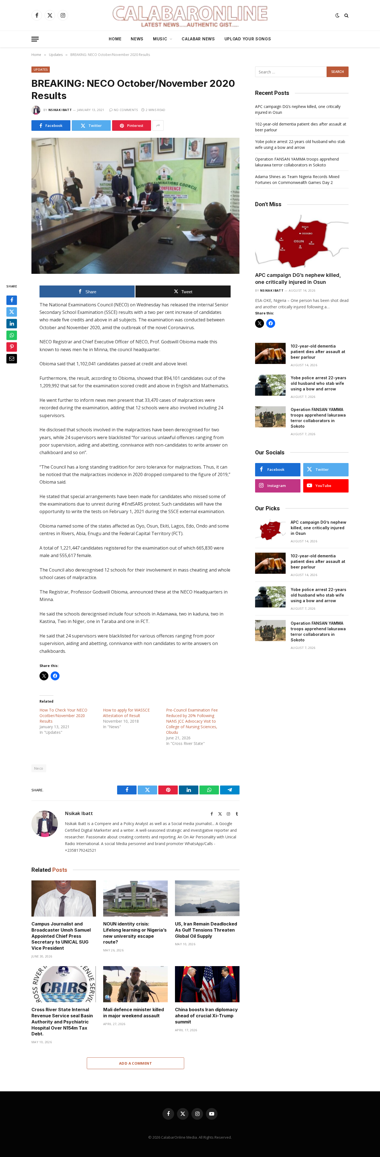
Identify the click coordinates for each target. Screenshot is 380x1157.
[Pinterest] (11, 347)
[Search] (346, 15)
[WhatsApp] (11, 335)
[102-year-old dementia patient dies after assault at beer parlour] (270, 353)
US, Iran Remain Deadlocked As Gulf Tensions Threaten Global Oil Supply (206, 930)
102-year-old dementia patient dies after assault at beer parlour (318, 352)
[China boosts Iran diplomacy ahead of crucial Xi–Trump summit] (207, 984)
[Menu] (35, 39)
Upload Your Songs (247, 38)
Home (115, 38)
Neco (38, 768)
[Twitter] (11, 312)
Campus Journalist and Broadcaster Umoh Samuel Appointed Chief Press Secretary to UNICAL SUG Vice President (61, 936)
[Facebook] (11, 300)
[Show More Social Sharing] (158, 125)
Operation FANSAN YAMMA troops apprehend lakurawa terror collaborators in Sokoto (318, 418)
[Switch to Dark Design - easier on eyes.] (337, 15)
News (137, 38)
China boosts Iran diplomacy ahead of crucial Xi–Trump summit (206, 1016)
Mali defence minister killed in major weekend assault (133, 1012)
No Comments (126, 110)
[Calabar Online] (190, 15)
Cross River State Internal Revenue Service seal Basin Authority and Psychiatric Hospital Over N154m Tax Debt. (62, 1022)
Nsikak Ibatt (60, 110)
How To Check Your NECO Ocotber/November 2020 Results (63, 715)
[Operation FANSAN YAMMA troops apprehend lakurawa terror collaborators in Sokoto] (270, 416)
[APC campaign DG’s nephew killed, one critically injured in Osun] (302, 241)
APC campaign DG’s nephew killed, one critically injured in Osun (298, 278)
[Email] (11, 359)
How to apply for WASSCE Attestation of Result (126, 712)
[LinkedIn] (11, 324)
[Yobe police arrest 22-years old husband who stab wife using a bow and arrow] (270, 385)
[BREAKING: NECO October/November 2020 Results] (135, 206)
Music (160, 38)
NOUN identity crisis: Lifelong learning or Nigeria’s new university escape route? (135, 933)
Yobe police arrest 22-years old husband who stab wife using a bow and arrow (318, 383)
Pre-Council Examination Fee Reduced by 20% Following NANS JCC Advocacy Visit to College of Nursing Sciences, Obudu (192, 721)
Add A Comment (135, 1063)
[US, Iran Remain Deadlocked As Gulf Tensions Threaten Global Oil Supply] (207, 898)
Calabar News (198, 38)
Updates (41, 69)
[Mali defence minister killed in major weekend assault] (135, 984)
